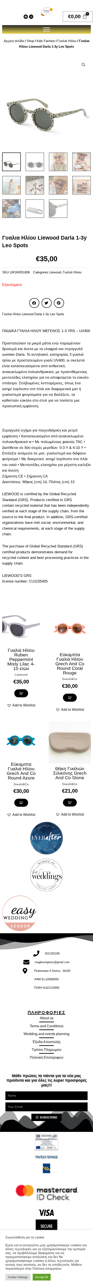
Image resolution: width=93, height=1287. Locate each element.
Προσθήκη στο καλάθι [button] (21, 693)
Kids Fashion (46, 41)
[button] (83, 65)
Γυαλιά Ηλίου (67, 41)
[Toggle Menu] (46, 29)
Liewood (55, 272)
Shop (30, 41)
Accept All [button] (41, 1277)
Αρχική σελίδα (14, 41)
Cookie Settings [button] (18, 1277)
